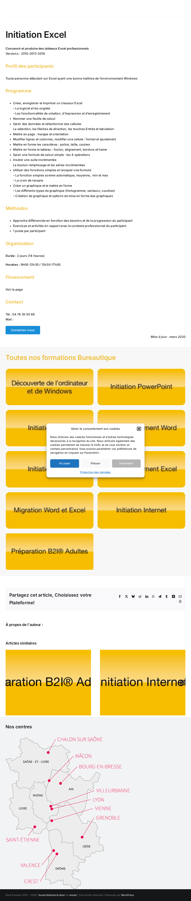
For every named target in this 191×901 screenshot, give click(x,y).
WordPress (127, 895)
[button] (139, 429)
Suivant (176, 14)
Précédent (160, 14)
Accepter (64, 463)
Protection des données (95, 472)
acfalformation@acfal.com (34, 319)
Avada (72, 895)
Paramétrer (126, 463)
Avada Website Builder (52, 895)
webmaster (53, 624)
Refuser (95, 463)
